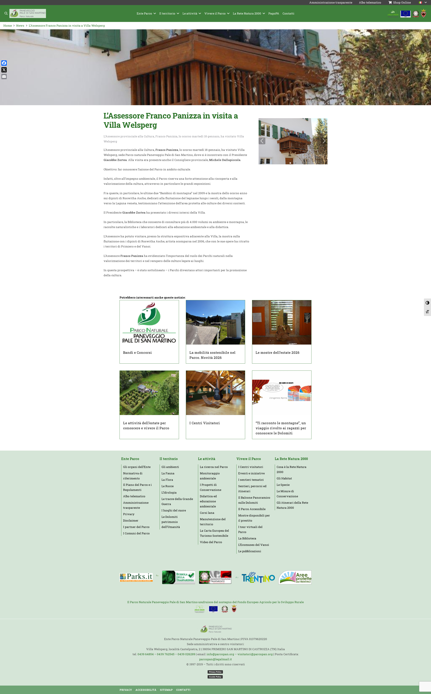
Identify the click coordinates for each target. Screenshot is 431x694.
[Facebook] (4, 63)
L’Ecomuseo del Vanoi (253, 545)
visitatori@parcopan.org (255, 654)
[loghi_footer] (215, 609)
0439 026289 (186, 654)
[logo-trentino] (258, 577)
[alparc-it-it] (157, 577)
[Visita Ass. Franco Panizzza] (293, 141)
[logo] (236, 577)
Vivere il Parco (248, 459)
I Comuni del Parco (136, 533)
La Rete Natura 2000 (291, 459)
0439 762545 (165, 654)
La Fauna (167, 473)
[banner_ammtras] (215, 577)
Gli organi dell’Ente (137, 467)
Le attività (206, 459)
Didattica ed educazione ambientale (208, 501)
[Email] (4, 76)
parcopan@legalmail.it (215, 659)
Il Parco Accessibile (252, 509)
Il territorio (169, 459)
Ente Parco (130, 459)
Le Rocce (167, 486)
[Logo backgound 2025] (27, 13)
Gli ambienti (170, 467)
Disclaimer (130, 520)
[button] (6, 13)
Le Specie (283, 485)
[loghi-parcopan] (407, 13)
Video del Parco (211, 542)
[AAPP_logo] (294, 577)
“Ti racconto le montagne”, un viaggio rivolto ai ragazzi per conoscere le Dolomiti (281, 428)
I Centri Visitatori (204, 423)
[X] (4, 69)
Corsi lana (207, 513)
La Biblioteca (247, 538)
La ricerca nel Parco (214, 467)
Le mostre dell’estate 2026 (277, 352)
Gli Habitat (284, 478)
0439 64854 (146, 654)
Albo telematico (134, 496)
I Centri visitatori (250, 467)
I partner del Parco (136, 527)
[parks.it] (136, 577)
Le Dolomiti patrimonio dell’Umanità (170, 522)
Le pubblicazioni (249, 551)
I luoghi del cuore (173, 510)
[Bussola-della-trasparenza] (178, 577)
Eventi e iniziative (251, 473)
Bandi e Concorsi (137, 352)
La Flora (167, 480)
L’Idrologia (169, 492)
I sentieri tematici (251, 480)
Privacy (129, 514)
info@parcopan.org (220, 654)
